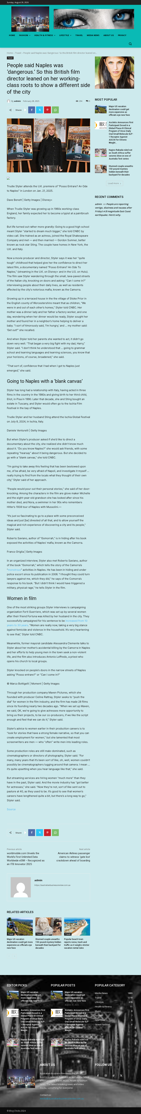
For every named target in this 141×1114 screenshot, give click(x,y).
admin (17, 101)
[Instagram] (106, 1075)
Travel (18, 52)
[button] (130, 44)
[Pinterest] (47, 109)
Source (11, 809)
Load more (113, 183)
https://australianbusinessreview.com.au (52, 885)
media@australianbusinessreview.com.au (62, 1098)
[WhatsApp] (55, 109)
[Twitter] (39, 109)
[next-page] (14, 956)
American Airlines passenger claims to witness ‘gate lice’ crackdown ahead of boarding (73, 857)
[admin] (9, 101)
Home (10, 52)
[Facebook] (31, 109)
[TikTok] (113, 1075)
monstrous (14, 569)
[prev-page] (9, 956)
